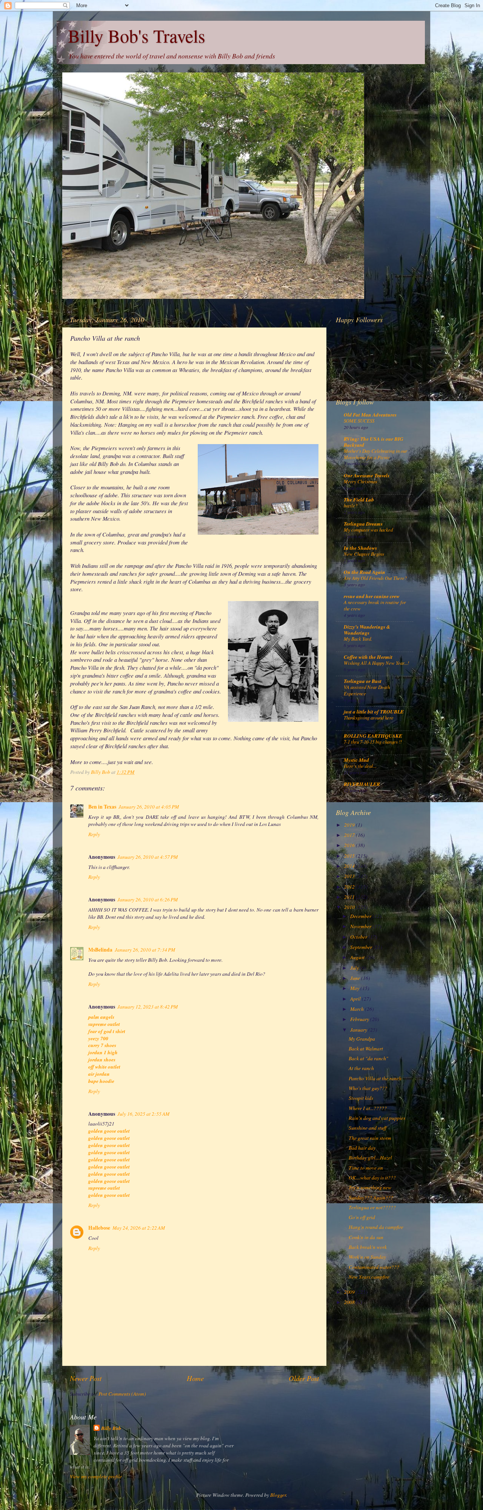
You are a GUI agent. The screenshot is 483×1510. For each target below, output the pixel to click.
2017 (350, 835)
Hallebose (99, 1228)
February (360, 1019)
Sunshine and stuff (367, 1127)
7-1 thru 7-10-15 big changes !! (373, 741)
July (355, 967)
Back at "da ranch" (368, 1058)
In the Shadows (360, 547)
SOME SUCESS (359, 420)
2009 (350, 1292)
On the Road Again (364, 571)
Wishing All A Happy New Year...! (376, 663)
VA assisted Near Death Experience (367, 690)
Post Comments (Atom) (122, 1393)
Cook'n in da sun (366, 1237)
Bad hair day (362, 1147)
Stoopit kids (361, 1098)
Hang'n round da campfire (376, 1227)
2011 (350, 896)
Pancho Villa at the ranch (375, 1078)
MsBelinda (100, 949)
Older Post (304, 1378)
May (355, 988)
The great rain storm (370, 1138)
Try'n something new (370, 1187)
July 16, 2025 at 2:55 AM (143, 1113)
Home (195, 1378)
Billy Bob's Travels (136, 35)
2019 (350, 824)
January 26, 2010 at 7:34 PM (145, 949)
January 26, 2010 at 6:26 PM (147, 899)
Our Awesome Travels (366, 475)
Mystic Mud (356, 759)
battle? (350, 505)
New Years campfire (369, 1276)
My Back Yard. (358, 638)
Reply (94, 834)
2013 (350, 876)
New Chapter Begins (364, 553)
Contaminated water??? (374, 1267)
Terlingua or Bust (362, 680)
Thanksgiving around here (369, 717)
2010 (350, 907)
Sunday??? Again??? (371, 1197)
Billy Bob (111, 1428)
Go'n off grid (362, 1217)
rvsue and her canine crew (372, 596)
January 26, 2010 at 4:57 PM (147, 856)
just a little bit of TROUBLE (374, 711)
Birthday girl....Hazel (370, 1157)
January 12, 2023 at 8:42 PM (147, 1006)
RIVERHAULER (362, 783)
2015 (350, 855)
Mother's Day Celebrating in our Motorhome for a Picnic (375, 453)
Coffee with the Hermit (368, 656)
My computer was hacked (368, 529)
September (361, 947)
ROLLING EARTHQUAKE (373, 735)
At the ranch (361, 1068)
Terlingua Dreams (363, 523)
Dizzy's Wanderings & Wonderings (367, 629)
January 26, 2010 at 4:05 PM (148, 806)
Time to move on (366, 1167)
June (355, 978)
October (359, 936)
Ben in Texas (102, 806)
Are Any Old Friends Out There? (375, 578)
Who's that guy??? (368, 1088)
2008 (350, 1302)
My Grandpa (362, 1038)
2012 (350, 886)
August (358, 957)
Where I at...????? (368, 1108)
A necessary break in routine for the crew (375, 605)
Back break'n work (368, 1247)
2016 (350, 845)
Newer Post (86, 1378)
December (361, 916)
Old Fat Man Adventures (370, 414)
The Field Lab (359, 499)
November (361, 926)
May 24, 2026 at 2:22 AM (138, 1227)
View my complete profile (96, 1476)
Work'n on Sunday (367, 1256)
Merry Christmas (360, 481)
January (359, 1029)
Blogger (278, 1495)
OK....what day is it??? (372, 1177)
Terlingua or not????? (372, 1207)
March (357, 1009)
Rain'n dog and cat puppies (377, 1118)
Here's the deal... (360, 766)
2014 (350, 866)
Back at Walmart (366, 1048)
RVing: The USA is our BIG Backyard (373, 441)
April (356, 998)
